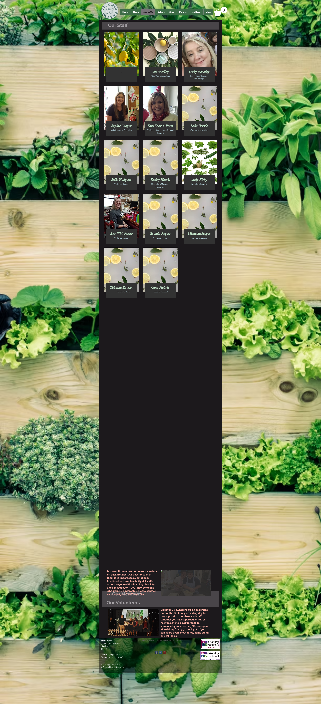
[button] (220, 11)
